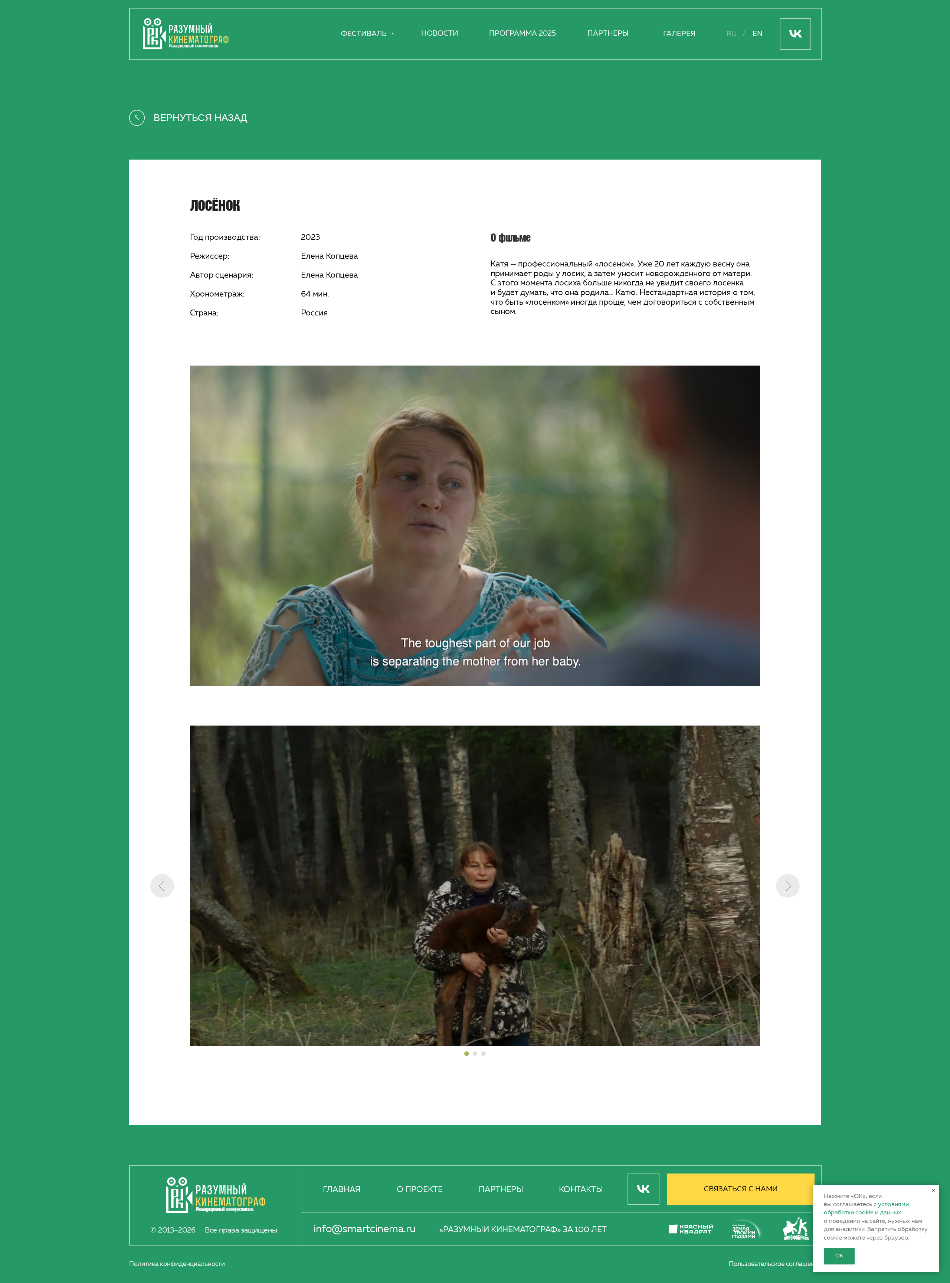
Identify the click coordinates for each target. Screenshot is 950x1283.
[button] (741, 1189)
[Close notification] (933, 1190)
